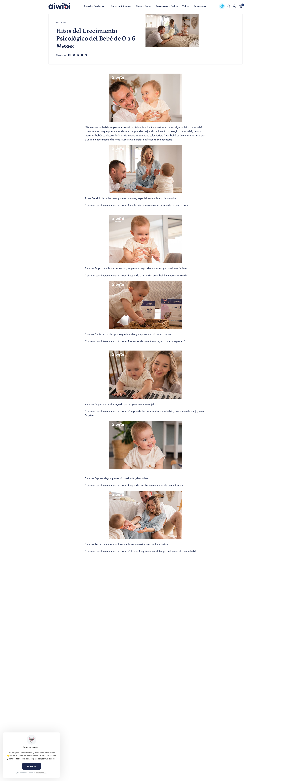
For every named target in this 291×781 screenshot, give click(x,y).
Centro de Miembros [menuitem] (120, 6)
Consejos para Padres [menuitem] (167, 6)
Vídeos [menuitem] (185, 6)
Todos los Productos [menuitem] (94, 6)
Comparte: (61, 55)
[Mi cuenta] (234, 6)
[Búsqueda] (228, 6)
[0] (239, 6)
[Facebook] (69, 55)
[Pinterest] (78, 55)
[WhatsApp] (82, 55)
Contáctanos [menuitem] (200, 6)
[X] (73, 55)
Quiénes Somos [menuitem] (143, 6)
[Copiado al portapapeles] (86, 55)
